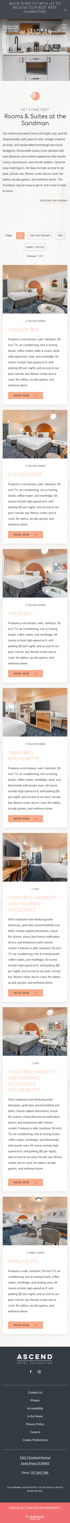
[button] (65, 9)
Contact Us (35, 1392)
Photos (35, 1400)
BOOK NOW (22, 395)
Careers (35, 1432)
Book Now (10, 26)
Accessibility (35, 1408)
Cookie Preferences (35, 1440)
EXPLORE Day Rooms (53, 200)
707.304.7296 (39, 1472)
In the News (35, 1416)
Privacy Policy (35, 1424)
